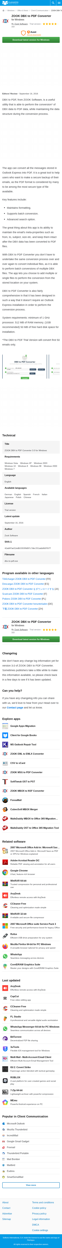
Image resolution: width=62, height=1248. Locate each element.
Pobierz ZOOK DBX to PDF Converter (21, 599)
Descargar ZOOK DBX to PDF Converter (23, 584)
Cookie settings (40, 1230)
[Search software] (53, 3)
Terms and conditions (43, 1202)
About (5, 1202)
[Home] (3, 10)
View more (31, 1185)
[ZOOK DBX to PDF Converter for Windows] (5, 21)
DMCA (35, 1224)
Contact (6, 1208)
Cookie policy (39, 1208)
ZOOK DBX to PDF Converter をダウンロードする (28, 589)
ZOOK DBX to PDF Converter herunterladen (25, 604)
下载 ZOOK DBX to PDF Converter (20, 609)
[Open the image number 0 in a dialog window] (24, 366)
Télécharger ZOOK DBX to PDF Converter (24, 579)
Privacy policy (39, 1213)
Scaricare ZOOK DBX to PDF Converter (22, 594)
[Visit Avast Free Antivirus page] (31, 33)
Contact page (15, 707)
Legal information (41, 1219)
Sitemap (6, 1219)
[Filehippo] (10, 3)
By (20, 24)
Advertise (7, 1213)
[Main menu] (59, 3)
